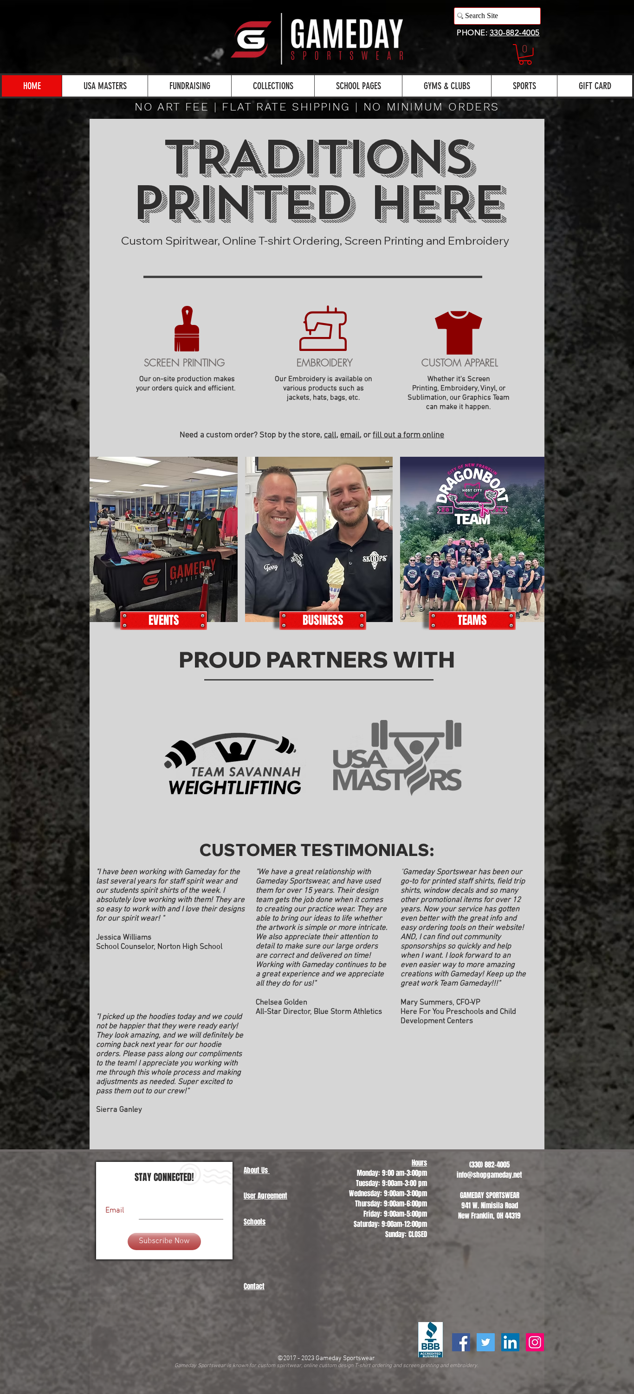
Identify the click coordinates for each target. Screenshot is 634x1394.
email (350, 435)
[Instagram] (535, 1342)
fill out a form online (408, 435)
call (330, 435)
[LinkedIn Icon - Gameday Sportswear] (510, 1342)
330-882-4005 (515, 32)
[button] (525, 54)
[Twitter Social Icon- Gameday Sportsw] (486, 1342)
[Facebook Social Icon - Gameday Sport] (461, 1342)
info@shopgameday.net (489, 1175)
